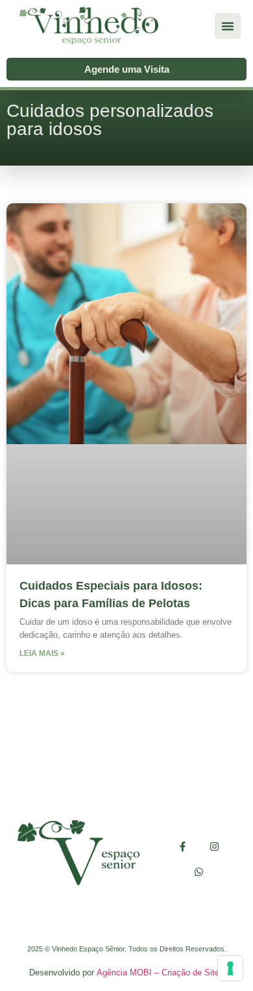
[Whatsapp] (198, 871)
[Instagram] (214, 846)
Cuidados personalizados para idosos (109, 120)
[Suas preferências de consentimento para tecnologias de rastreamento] (230, 968)
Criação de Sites (193, 972)
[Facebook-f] (182, 846)
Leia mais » (42, 653)
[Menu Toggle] (228, 26)
